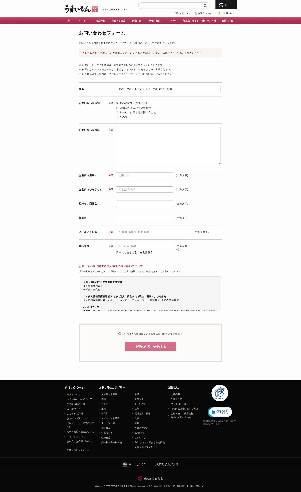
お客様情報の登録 (76, 404)
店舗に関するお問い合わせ (135, 107)
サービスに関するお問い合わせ (138, 112)
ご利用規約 (176, 399)
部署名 (83, 217)
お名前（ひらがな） (96, 189)
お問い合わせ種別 (96, 103)
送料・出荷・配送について (80, 431)
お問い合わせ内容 (96, 130)
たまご (104, 404)
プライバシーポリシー (128, 73)
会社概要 (175, 394)
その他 (124, 117)
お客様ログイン (206, 13)
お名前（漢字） (96, 175)
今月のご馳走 (141, 428)
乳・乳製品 (140, 404)
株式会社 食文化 (153, 478)
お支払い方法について (78, 418)
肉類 (103, 399)
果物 (103, 408)
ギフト (82, 20)
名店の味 (139, 432)
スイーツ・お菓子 (110, 418)
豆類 (137, 408)
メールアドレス (96, 231)
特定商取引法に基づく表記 (184, 408)
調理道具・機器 (142, 413)
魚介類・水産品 (109, 394)
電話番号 (96, 246)
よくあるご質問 (141, 53)
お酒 (137, 394)
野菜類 (104, 413)
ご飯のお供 (140, 437)
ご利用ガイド (228, 13)
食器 (137, 418)
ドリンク (139, 399)
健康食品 (105, 437)
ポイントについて (76, 436)
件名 (81, 89)
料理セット (107, 432)
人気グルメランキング (146, 447)
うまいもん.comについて (79, 399)
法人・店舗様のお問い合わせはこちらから (178, 53)
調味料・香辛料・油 (111, 442)
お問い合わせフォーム (78, 450)
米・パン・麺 (108, 423)
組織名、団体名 (88, 203)
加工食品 (105, 428)
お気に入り (185, 13)
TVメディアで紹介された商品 (150, 442)
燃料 (137, 423)
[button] (220, 412)
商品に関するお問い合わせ (135, 103)
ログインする (73, 394)
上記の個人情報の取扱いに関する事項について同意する (152, 334)
